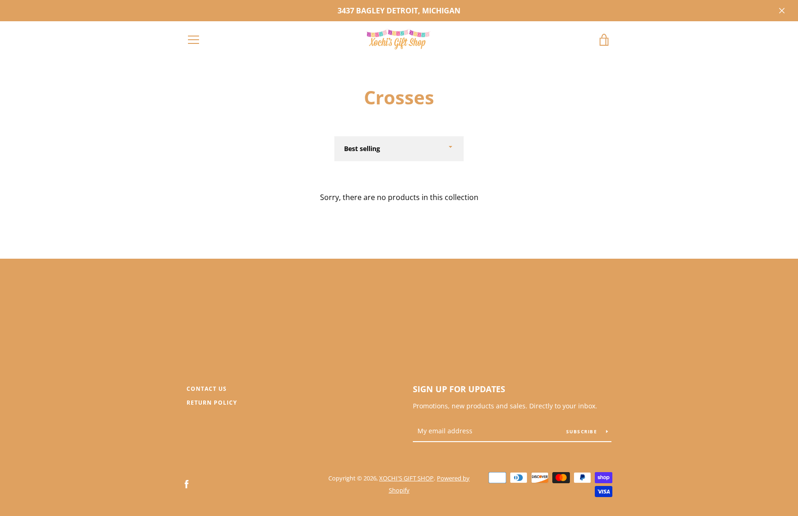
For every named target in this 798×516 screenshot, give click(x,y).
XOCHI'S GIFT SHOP (406, 478)
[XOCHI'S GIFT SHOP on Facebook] (186, 484)
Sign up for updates (459, 389)
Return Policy (212, 403)
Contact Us (207, 389)
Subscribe (582, 431)
